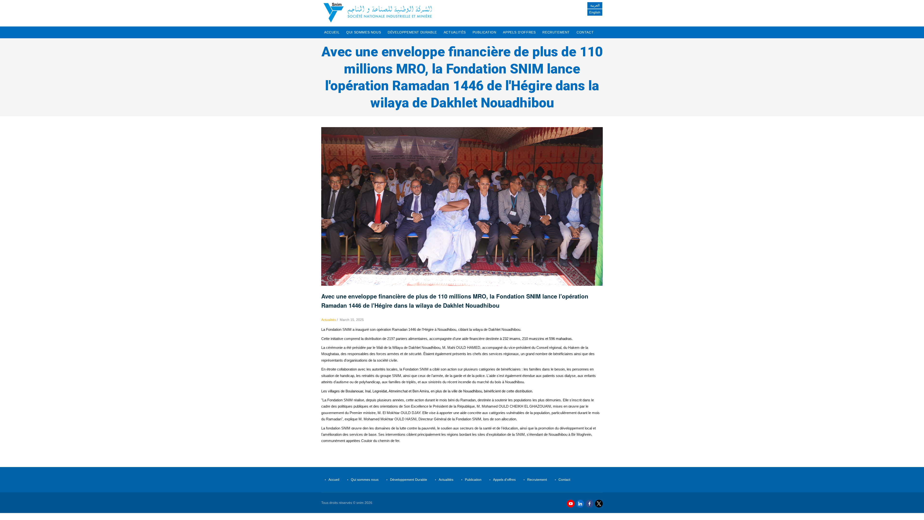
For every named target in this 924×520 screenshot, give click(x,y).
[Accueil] (377, 12)
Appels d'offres (519, 32)
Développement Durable (412, 32)
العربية (595, 5)
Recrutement (556, 32)
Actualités (455, 32)
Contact (585, 32)
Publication (484, 32)
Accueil (332, 32)
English (594, 12)
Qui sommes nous (363, 32)
